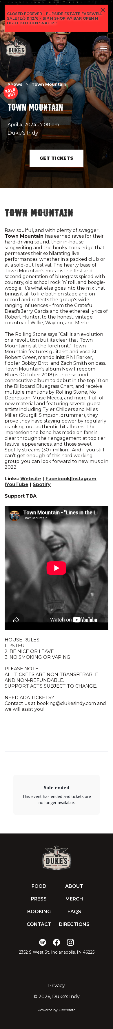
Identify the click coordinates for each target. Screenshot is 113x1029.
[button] (102, 48)
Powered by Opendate (56, 1010)
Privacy (56, 985)
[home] (16, 48)
